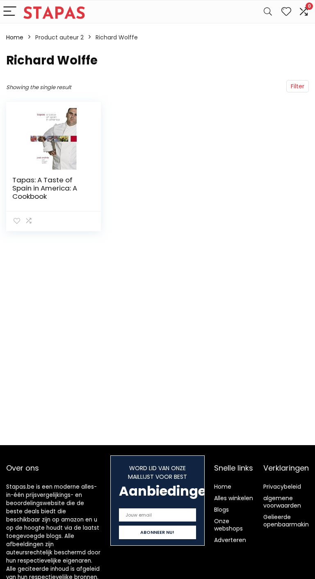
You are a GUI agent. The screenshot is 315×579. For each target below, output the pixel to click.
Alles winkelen (233, 498)
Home (14, 37)
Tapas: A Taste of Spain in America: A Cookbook (44, 188)
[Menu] (10, 12)
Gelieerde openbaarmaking (288, 520)
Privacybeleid (282, 486)
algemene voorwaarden (282, 502)
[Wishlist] (286, 12)
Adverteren (230, 540)
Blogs (221, 509)
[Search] (268, 12)
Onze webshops (228, 525)
